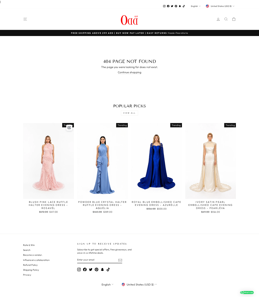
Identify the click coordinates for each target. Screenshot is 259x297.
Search (26, 250)
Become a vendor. (32, 255)
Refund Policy (30, 265)
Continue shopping (129, 72)
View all (129, 113)
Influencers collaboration (36, 260)
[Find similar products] (69, 128)
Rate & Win (29, 245)
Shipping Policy (31, 269)
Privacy (27, 274)
